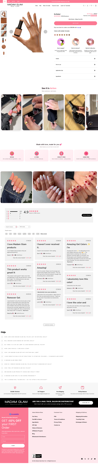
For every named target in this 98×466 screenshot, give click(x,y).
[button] (83, 5)
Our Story (35, 416)
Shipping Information (81, 416)
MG (5, 1)
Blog (33, 433)
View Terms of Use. (19, 452)
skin (33, 234)
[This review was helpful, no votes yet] (26, 258)
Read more (70, 262)
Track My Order (80, 419)
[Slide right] (45, 31)
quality (24, 234)
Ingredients (35, 422)
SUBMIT (13, 445)
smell (15, 234)
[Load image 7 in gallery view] (4, 53)
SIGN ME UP (85, 402)
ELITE (13, 1)
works (37, 234)
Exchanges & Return (81, 422)
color (10, 234)
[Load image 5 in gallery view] (4, 40)
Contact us (57, 425)
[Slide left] (11, 31)
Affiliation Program (37, 431)
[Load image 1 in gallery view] (4, 14)
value (29, 234)
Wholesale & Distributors (39, 436)
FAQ (55, 416)
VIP (9, 1)
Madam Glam (39, 460)
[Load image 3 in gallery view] (4, 27)
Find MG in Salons (37, 419)
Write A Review (87, 215)
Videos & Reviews (37, 428)
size (6, 234)
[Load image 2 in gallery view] (4, 20)
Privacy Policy (58, 422)
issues (19, 234)
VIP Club (34, 425)
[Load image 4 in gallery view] (4, 34)
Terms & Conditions (59, 419)
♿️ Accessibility (14, 414)
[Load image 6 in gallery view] (4, 47)
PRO (18, 1)
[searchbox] (10, 227)
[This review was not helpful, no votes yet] (29, 258)
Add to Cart (75, 23)
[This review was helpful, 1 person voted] (26, 316)
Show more (44, 234)
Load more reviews (49, 325)
